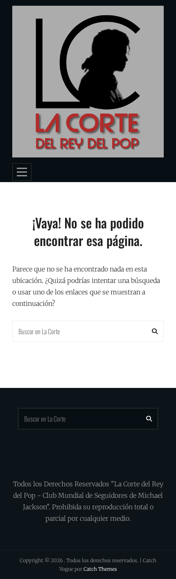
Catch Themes (100, 569)
